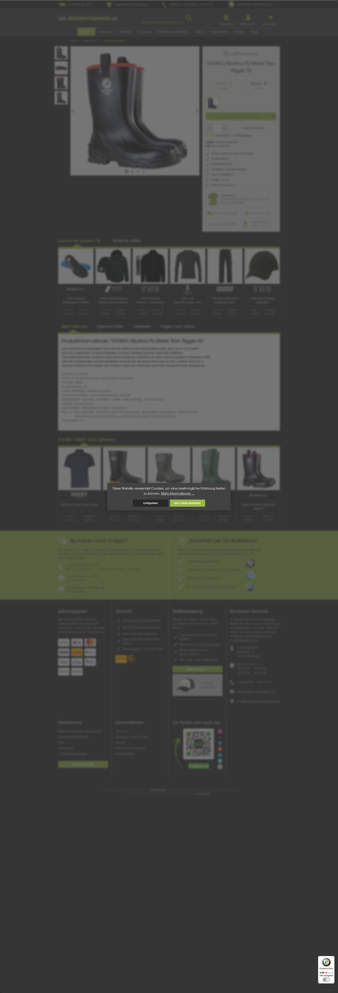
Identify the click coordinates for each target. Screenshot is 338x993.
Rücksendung (124, 754)
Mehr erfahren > (197, 669)
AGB (61, 742)
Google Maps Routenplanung (258, 701)
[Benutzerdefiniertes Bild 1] (250, 563)
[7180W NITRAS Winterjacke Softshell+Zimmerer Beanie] (113, 266)
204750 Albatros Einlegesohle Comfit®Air (75, 300)
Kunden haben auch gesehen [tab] (86, 439)
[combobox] (162, 18)
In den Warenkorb (253, 128)
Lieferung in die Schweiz (131, 737)
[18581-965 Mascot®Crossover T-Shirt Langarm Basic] (187, 266)
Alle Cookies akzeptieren (187, 503)
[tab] (74, 326)
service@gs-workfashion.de (256, 692)
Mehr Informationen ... (178, 493)
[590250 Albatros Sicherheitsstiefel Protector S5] (213, 468)
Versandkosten (158, 789)
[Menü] (332, 958)
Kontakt (120, 742)
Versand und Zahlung (130, 748)
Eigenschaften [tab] (110, 326)
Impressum (66, 748)
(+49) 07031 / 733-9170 (254, 682)
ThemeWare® (202, 793)
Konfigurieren (150, 503)
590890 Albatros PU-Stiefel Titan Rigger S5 (258, 506)
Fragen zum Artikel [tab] (177, 326)
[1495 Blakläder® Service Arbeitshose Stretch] (225, 266)
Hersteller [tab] (141, 326)
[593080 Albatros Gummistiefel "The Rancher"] (169, 468)
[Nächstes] (196, 111)
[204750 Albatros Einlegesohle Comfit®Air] (75, 266)
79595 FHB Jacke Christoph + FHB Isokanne (150, 300)
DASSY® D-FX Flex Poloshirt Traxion (79, 504)
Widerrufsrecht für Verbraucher (79, 731)
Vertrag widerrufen (83, 764)
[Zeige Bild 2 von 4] (132, 171)
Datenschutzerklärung (73, 737)
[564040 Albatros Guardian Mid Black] (124, 468)
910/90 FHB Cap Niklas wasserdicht (262, 300)
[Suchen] (188, 18)
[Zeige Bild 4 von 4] (143, 171)
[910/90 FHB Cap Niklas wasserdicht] (262, 266)
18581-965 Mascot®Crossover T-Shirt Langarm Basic (187, 300)
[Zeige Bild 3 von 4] (137, 171)
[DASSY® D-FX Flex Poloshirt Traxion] (79, 468)
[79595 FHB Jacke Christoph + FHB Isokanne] (150, 266)
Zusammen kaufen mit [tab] (79, 240)
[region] (130, 110)
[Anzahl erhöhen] (224, 128)
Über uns (121, 731)
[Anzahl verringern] (209, 128)
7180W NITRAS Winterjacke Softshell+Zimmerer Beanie (113, 300)
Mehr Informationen (222, 185)
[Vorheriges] (73, 111)
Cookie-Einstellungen (72, 754)
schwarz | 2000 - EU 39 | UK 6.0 (241, 116)
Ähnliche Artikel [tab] (126, 240)
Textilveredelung (188, 611)
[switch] (326, 980)
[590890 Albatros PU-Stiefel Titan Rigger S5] (134, 110)
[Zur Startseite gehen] (88, 18)
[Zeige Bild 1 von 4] (126, 171)
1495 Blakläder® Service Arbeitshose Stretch (225, 300)
